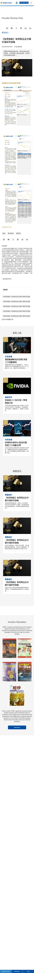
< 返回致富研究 (7, 279)
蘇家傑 (18, 233)
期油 (3, 233)
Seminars (17, 727)
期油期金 (11, 233)
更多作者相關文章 (7, 319)
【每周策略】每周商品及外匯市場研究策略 (16, 297)
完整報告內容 (7, 227)
